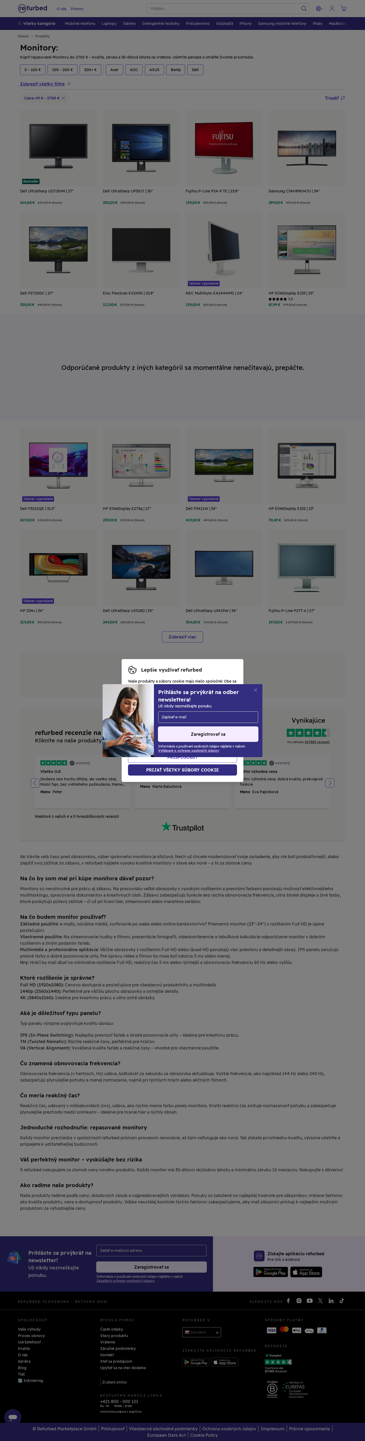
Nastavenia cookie (208, 714)
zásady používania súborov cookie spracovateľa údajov (179, 731)
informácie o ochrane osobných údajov (164, 726)
